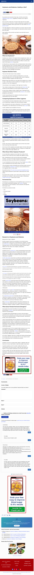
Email (2, 404)
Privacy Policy (11, 572)
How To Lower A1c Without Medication (18, 534)
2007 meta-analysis (7, 257)
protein (11, 62)
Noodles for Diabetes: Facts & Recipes (18, 537)
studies (16, 330)
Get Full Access (17, 525)
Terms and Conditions (6, 572)
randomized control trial (8, 295)
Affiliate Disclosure (28, 572)
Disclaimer (15, 572)
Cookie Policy (19, 572)
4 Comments (10, 9)
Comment (3, 389)
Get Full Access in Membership (17, 555)
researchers (7, 301)
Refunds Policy (23, 572)
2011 (9, 289)
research (21, 183)
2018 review (6, 243)
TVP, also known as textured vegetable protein (19, 170)
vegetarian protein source (7, 18)
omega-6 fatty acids (6, 177)
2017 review (5, 266)
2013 (13, 289)
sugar (27, 162)
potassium (23, 91)
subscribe (29, 413)
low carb (25, 105)
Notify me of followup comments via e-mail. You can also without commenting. (16, 414)
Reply (29, 432)
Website (3, 409)
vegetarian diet (13, 166)
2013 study (5, 273)
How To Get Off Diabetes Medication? (18, 535)
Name (2, 400)
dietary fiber (25, 87)
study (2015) (8, 280)
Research (11, 310)
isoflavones (13, 250)
